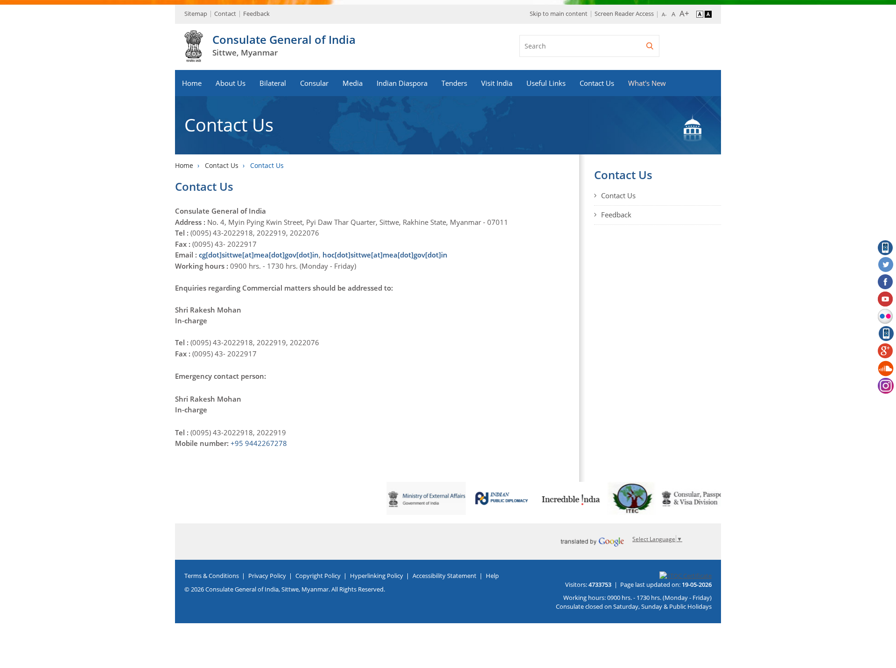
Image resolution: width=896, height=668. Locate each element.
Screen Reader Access (624, 13)
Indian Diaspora (402, 83)
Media (353, 83)
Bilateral (272, 83)
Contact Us (597, 83)
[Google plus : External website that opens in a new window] (886, 351)
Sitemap (195, 13)
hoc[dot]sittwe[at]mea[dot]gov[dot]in (385, 254)
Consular (314, 83)
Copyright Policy (318, 575)
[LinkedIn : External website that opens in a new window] (886, 334)
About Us (230, 83)
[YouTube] (886, 299)
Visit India (496, 83)
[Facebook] (886, 282)
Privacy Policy (267, 575)
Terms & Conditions (211, 575)
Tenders (454, 83)
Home (192, 83)
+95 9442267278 (259, 443)
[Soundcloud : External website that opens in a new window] (886, 368)
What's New (647, 83)
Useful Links (546, 83)
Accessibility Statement (444, 575)
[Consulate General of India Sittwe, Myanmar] (193, 57)
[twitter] (886, 265)
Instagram (886, 386)
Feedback (256, 13)
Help (492, 575)
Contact (225, 13)
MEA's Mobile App (886, 248)
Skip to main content (559, 13)
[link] (259, 443)
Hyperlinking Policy (376, 575)
